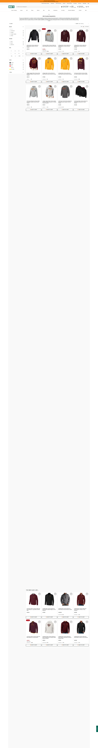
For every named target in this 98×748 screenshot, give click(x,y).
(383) (48, 51)
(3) (17, 64)
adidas (12, 35)
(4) (17, 32)
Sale (86, 10)
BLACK (12, 62)
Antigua (12, 32)
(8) (31, 107)
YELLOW (12, 69)
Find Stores (75, 3)
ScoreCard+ (52, 3)
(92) (79, 79)
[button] (81, 23)
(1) (17, 35)
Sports (21, 10)
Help (88, 3)
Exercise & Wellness (71, 10)
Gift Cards (79, 3)
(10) (47, 642)
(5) (17, 30)
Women (38, 10)
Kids (49, 10)
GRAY (12, 64)
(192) (32, 642)
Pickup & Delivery (69, 3)
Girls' (12, 41)
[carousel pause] (70, 1)
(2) (17, 44)
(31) (79, 614)
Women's (12, 44)
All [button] (83, 26)
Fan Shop (62, 10)
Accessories (55, 10)
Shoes (32, 10)
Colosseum (13, 30)
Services (64, 3)
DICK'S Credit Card (58, 3)
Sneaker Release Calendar (45, 3)
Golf (27, 10)
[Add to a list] (39, 30)
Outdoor (80, 10)
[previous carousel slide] (28, 1)
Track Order (84, 3)
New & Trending (14, 10)
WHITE (12, 67)
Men (44, 10)
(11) (47, 107)
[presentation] (44, 51)
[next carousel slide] (69, 1)
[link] (33, 42)
